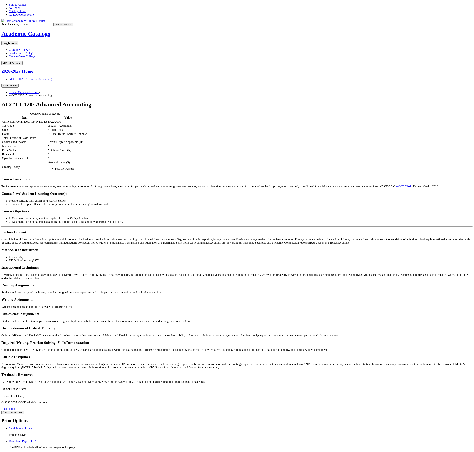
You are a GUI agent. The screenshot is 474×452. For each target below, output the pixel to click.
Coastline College (19, 49)
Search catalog (10, 24)
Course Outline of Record (24, 92)
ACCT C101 (403, 186)
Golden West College (21, 53)
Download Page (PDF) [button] (22, 441)
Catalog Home (17, 11)
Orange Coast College (22, 56)
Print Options (10, 85)
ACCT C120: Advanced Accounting (30, 79)
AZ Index (14, 7)
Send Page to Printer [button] (21, 428)
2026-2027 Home (17, 71)
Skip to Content (18, 4)
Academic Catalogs (25, 33)
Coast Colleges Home (21, 14)
